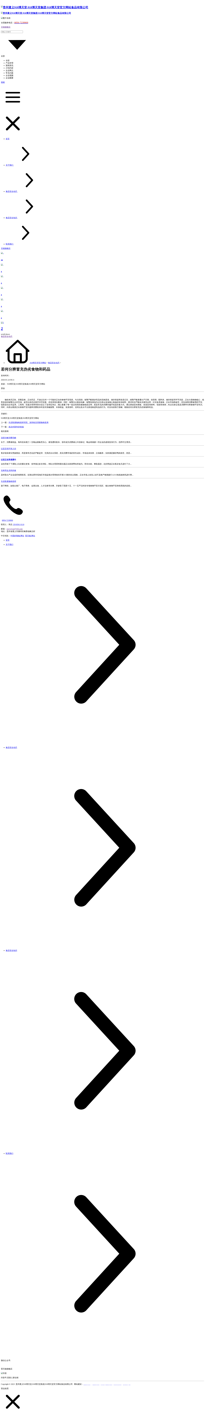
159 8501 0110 (18, 524)
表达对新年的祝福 (16, 427)
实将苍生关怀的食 (8, 470)
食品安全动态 (53, 363)
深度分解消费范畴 (8, 438)
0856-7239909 (7, 520)
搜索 (3, 82)
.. (2, 259)
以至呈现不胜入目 (8, 449)
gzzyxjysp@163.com (15, 529)
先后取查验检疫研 (8, 481)
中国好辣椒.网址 (17, 536)
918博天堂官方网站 (38, 363)
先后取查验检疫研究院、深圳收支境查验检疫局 (28, 422)
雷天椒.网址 (30, 536)
